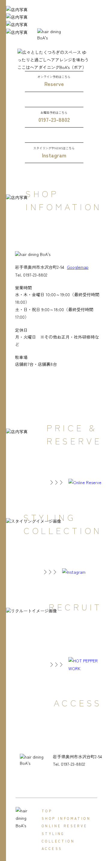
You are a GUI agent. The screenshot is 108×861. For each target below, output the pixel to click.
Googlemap (77, 267)
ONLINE (65, 825)
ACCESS (52, 848)
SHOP (66, 818)
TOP (47, 810)
